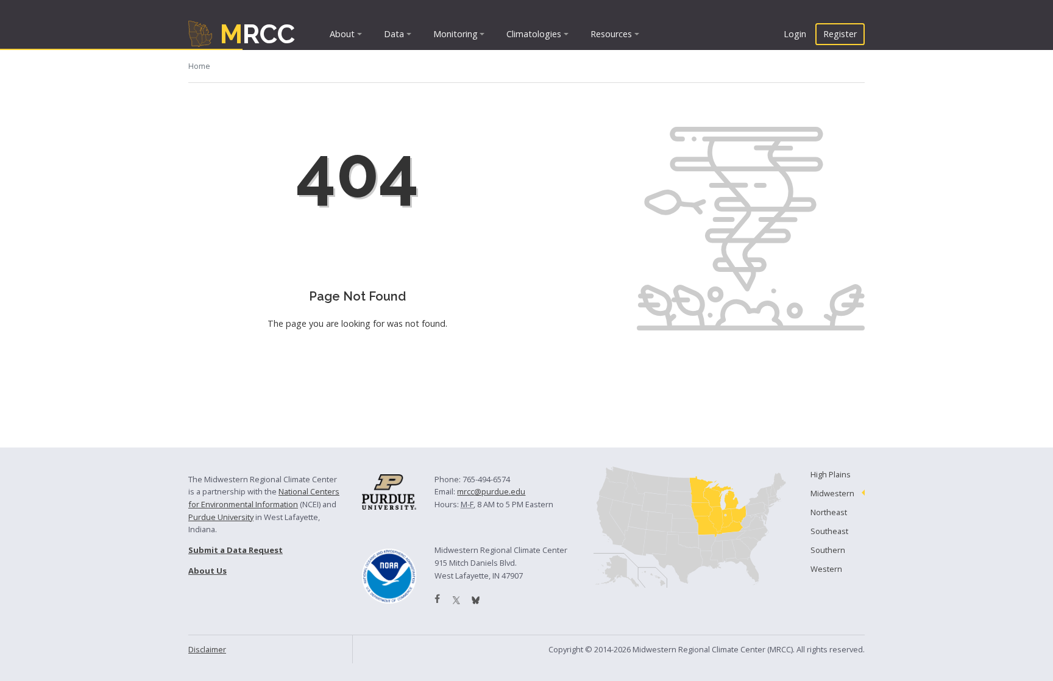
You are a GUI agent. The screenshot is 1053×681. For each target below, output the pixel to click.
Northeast (828, 512)
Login (795, 34)
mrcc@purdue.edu (491, 491)
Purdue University (221, 517)
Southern (827, 549)
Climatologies (533, 34)
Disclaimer (207, 649)
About (342, 34)
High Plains (830, 474)
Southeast (829, 531)
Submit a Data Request (235, 549)
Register (840, 34)
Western (826, 568)
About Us (207, 570)
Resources (611, 34)
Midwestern (832, 493)
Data (394, 34)
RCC (257, 33)
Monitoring (455, 34)
